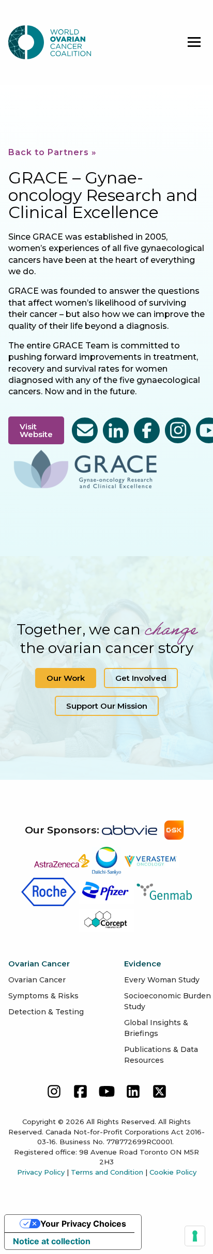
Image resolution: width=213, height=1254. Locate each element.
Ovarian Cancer (37, 979)
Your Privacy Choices (83, 1223)
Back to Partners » (52, 152)
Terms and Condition (107, 1172)
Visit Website (36, 430)
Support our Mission (106, 706)
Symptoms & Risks (43, 995)
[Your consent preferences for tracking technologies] (195, 1236)
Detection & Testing (46, 1011)
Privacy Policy (41, 1172)
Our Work (66, 678)
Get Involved (140, 678)
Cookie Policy (172, 1172)
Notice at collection (51, 1241)
